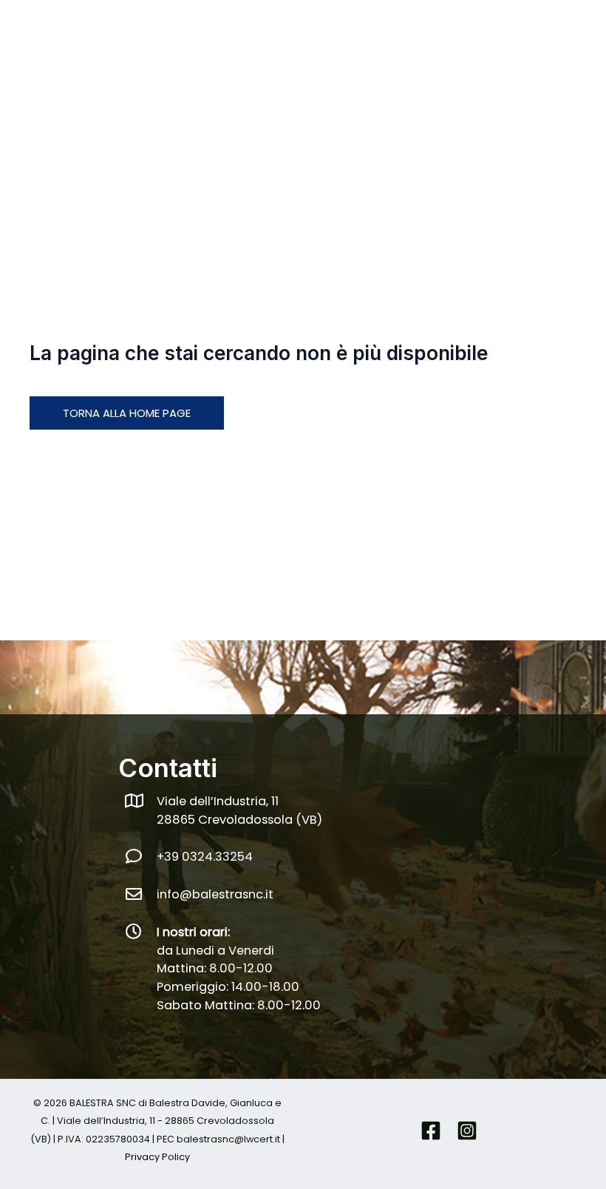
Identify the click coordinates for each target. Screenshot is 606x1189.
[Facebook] (431, 1130)
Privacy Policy (157, 1157)
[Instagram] (467, 1130)
